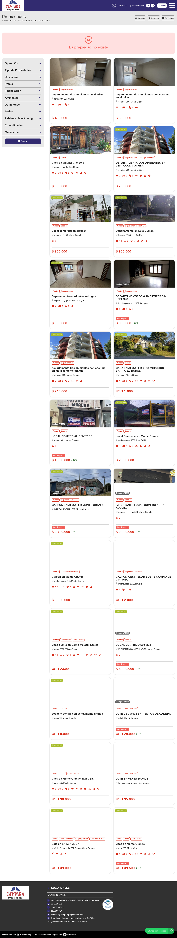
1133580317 (56, 911)
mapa (171, 18)
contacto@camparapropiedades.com (67, 914)
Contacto (162, 5)
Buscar (24, 141)
